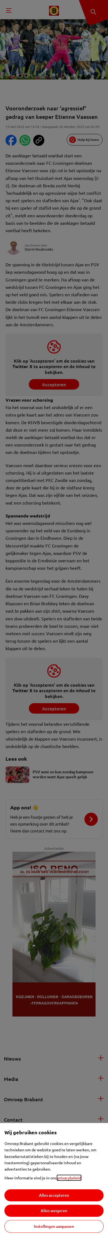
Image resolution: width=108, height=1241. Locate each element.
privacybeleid (69, 1177)
